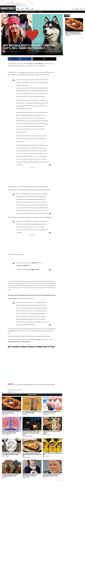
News (22, 9)
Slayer (21, 11)
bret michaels (16, 386)
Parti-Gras (38, 336)
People (15, 295)
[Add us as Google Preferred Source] (77, 9)
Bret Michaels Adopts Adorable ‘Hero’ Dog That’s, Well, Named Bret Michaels (36, 381)
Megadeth (27, 11)
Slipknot (40, 11)
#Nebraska (34, 259)
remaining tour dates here (14, 338)
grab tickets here (26, 338)
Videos (27, 9)
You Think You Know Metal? (12, 11)
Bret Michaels (40, 63)
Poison (30, 63)
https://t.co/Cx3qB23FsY (23, 262)
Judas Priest (34, 11)
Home (18, 9)
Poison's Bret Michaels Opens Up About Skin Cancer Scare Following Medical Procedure (35, 291)
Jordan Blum (8, 51)
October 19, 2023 (35, 266)
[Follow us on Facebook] (80, 9)
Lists (32, 9)
